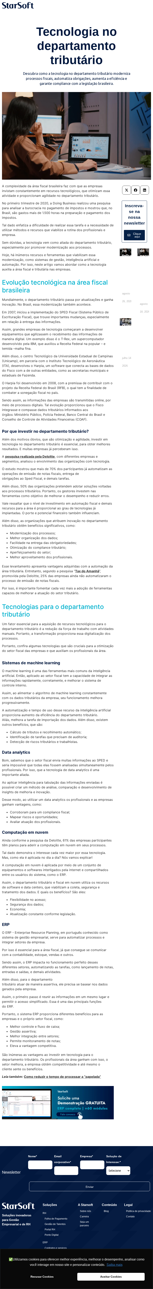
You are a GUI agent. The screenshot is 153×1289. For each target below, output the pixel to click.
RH (44, 1213)
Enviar (90, 1186)
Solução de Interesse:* (114, 1159)
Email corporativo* (62, 1159)
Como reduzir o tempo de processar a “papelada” (62, 1077)
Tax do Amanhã (87, 571)
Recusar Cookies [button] (42, 1276)
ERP (45, 1242)
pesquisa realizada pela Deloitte (30, 456)
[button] (126, 190)
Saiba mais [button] (115, 1264)
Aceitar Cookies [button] (111, 1276)
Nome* (32, 1156)
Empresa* (86, 1156)
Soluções (50, 1205)
